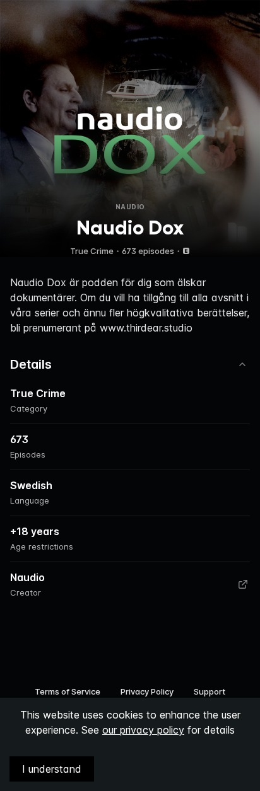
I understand (51, 769)
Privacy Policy (147, 691)
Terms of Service (67, 691)
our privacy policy (143, 730)
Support (209, 691)
